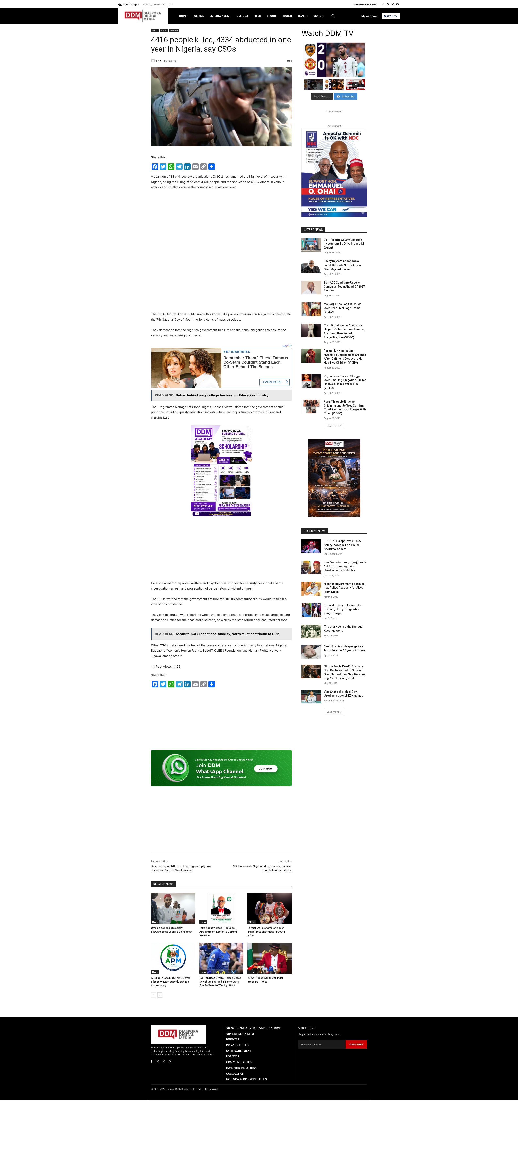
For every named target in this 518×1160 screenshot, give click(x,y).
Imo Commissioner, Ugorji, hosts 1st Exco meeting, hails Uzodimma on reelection (345, 566)
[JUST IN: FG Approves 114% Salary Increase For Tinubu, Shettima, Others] (311, 546)
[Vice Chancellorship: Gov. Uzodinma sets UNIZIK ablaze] (311, 697)
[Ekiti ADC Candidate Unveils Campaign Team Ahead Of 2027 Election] (311, 287)
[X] (392, 4)
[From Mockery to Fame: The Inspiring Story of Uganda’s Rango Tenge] (311, 610)
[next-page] (159, 995)
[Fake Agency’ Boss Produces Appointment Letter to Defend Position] (221, 908)
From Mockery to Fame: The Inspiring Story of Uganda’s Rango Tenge (342, 609)
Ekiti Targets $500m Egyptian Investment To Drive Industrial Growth (344, 243)
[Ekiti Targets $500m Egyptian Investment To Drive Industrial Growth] (311, 245)
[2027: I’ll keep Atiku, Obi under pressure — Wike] (269, 958)
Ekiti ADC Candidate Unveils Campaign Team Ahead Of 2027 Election (344, 286)
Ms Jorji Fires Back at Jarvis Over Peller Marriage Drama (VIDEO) (342, 307)
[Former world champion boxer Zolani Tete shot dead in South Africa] (269, 908)
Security (174, 30)
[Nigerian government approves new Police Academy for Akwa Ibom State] (311, 589)
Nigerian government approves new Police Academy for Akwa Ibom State (344, 587)
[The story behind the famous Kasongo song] (311, 631)
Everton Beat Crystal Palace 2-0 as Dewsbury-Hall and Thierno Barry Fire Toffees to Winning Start (220, 981)
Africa (155, 30)
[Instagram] (387, 4)
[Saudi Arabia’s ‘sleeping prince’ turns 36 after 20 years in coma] (311, 651)
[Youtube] (397, 4)
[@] (153, 61)
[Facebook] (382, 4)
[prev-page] (153, 995)
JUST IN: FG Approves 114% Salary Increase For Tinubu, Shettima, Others (342, 544)
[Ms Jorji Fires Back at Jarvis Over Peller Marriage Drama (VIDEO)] (311, 309)
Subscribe (356, 1044)
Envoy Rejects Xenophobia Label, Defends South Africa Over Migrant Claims (342, 265)
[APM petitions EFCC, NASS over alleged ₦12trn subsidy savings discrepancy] (173, 958)
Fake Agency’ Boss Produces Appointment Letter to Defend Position (218, 931)
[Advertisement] (221, 223)
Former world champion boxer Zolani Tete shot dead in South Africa (266, 931)
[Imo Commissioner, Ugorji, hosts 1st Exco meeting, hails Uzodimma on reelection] (311, 567)
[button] (333, 16)
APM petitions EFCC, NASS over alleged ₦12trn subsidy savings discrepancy (170, 981)
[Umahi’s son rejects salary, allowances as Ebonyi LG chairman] (173, 908)
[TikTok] (164, 1061)
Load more (333, 426)
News (164, 30)
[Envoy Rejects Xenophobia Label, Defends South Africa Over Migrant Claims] (311, 266)
